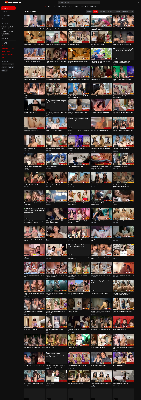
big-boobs (4, 45)
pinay (4, 26)
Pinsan (76, 6)
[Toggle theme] (138, 2)
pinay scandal (6, 28)
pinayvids (5, 38)
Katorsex (4, 70)
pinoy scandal (6, 33)
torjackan (5, 35)
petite (12, 48)
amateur (9, 51)
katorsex (11, 26)
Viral (59, 6)
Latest (95, 11)
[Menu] (2, 2)
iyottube (5, 31)
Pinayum (11, 64)
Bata (54, 6)
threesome (93, 6)
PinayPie (4, 64)
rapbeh (11, 31)
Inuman (48, 6)
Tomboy (64, 6)
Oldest (131, 11)
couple (4, 54)
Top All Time (102, 11)
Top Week (117, 11)
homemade (11, 54)
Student (70, 6)
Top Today (110, 11)
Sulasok (4, 67)
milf (3, 57)
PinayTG (11, 67)
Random (89, 11)
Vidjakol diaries (84, 6)
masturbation (5, 48)
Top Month (125, 11)
